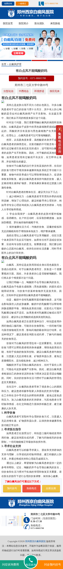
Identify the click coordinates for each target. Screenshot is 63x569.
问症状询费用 (10, 564)
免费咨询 (8, 3)
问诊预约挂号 (52, 564)
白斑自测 (51, 488)
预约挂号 (12, 488)
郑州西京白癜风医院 (35, 541)
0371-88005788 (51, 3)
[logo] (31, 12)
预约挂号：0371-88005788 (32, 78)
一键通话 (22, 3)
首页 (3, 64)
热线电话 (31, 488)
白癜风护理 (15, 64)
